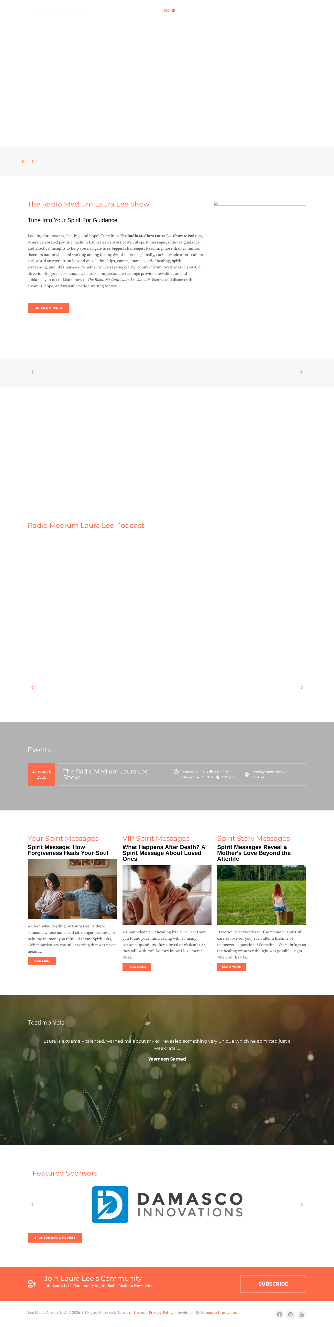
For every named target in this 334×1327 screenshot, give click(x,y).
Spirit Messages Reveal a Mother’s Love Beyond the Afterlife (254, 853)
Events (208, 10)
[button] (301, 10)
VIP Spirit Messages (156, 838)
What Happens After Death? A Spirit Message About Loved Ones (163, 853)
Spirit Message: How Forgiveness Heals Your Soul (68, 850)
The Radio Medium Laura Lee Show (106, 774)
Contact (280, 10)
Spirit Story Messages (253, 838)
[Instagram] (290, 1314)
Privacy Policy (161, 1312)
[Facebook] (279, 1314)
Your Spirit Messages (63, 838)
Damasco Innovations (220, 1312)
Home (169, 10)
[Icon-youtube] (301, 1314)
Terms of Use (128, 1312)
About (188, 10)
